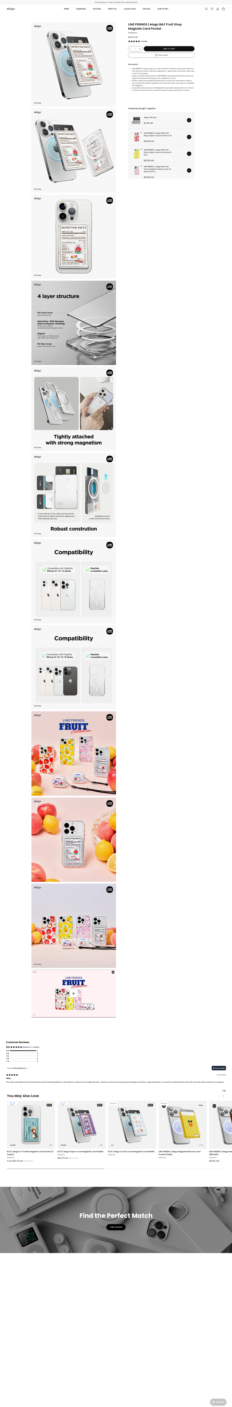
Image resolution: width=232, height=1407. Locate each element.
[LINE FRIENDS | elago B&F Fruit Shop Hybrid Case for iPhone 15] (136, 137)
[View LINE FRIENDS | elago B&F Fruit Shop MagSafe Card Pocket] (73, 993)
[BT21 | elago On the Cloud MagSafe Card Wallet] (132, 1125)
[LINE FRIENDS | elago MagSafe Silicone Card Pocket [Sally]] (183, 1125)
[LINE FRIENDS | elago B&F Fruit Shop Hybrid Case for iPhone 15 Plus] (136, 154)
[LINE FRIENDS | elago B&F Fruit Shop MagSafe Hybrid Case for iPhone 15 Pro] (136, 170)
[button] (66, 9)
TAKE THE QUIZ (116, 1227)
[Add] (189, 120)
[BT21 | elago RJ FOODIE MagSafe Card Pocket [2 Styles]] (31, 1125)
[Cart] (223, 9)
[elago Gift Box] (136, 120)
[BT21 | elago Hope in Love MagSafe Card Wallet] (82, 1125)
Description (133, 64)
